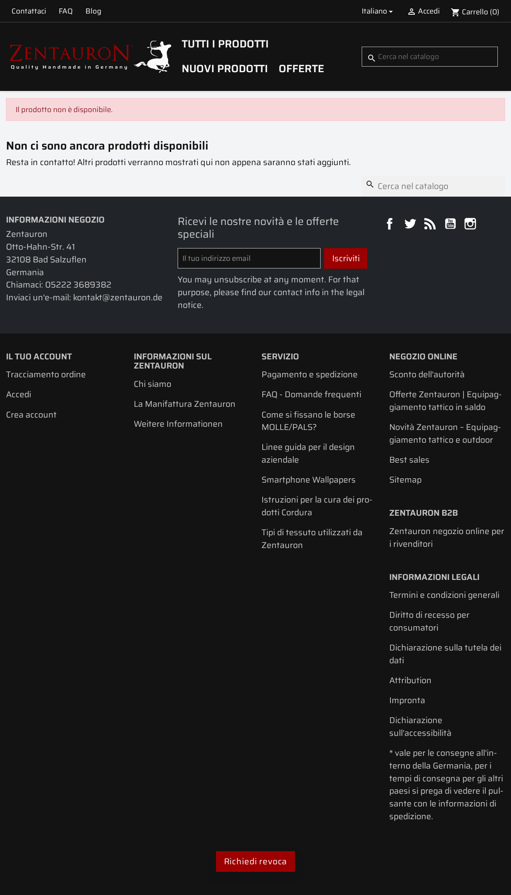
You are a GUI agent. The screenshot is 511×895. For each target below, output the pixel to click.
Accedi (18, 394)
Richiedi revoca (255, 861)
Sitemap (405, 479)
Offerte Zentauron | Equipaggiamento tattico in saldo (445, 401)
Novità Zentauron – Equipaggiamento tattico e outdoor (445, 433)
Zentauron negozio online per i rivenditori (446, 537)
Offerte (301, 68)
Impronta (407, 700)
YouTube (451, 225)
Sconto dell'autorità (427, 374)
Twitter (411, 225)
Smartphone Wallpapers (308, 479)
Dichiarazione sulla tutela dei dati (445, 654)
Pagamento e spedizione (309, 374)
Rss (431, 225)
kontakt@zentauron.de (117, 297)
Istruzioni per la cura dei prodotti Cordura (316, 506)
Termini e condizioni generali (444, 594)
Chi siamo (152, 383)
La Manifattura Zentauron (185, 403)
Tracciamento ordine (46, 374)
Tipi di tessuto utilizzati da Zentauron (311, 539)
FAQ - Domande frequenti (311, 394)
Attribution (410, 680)
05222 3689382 (78, 284)
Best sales (409, 459)
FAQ (66, 11)
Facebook (391, 225)
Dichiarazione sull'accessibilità (420, 726)
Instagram (471, 225)
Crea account (31, 414)
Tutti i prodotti (225, 43)
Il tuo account (39, 356)
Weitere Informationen (178, 423)
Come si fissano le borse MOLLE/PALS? (308, 421)
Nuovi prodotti (225, 68)
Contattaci (29, 11)
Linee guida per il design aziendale (308, 453)
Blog (93, 11)
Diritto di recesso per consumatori (429, 621)
